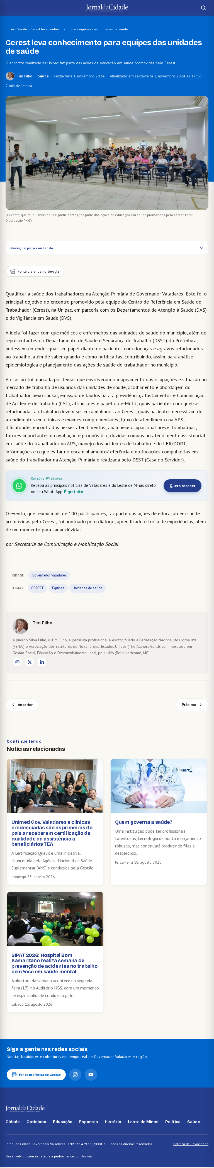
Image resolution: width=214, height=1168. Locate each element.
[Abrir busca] (203, 8)
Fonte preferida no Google (40, 1074)
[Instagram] (17, 662)
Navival (86, 1156)
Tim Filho (24, 76)
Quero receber (182, 485)
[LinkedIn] (42, 662)
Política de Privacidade (190, 1144)
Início (10, 29)
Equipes (58, 588)
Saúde (22, 29)
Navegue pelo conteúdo (31, 248)
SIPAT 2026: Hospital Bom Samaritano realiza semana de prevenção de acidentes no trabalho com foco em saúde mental (54, 963)
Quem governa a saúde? (143, 822)
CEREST (37, 588)
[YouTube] (91, 1075)
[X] (29, 662)
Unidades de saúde (87, 588)
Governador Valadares (49, 575)
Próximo (189, 704)
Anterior (25, 704)
